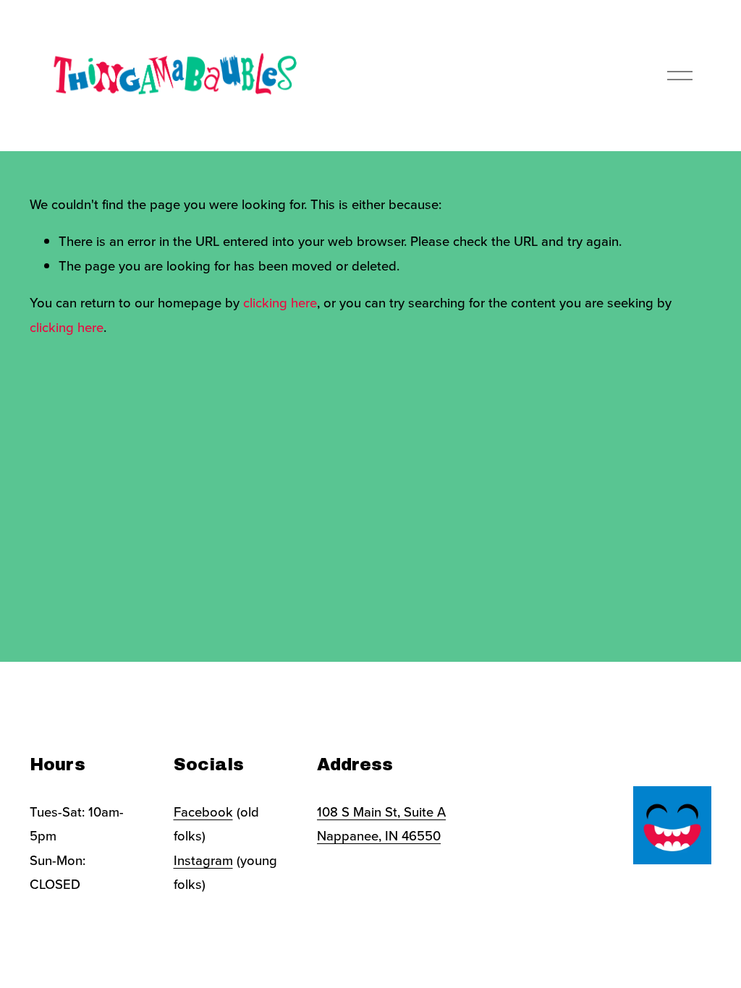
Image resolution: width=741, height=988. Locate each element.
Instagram (203, 860)
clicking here (280, 302)
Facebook (203, 811)
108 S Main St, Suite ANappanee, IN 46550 (381, 823)
